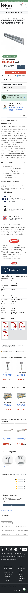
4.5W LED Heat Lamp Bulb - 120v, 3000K (21, 375)
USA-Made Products (8, 572)
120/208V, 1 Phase (7, 90)
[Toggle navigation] (2, 8)
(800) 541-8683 (14, 107)
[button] (21, 5)
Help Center (21, 564)
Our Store (21, 576)
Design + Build (8, 564)
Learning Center (21, 568)
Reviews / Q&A (22, 116)
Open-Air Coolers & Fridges (8, 519)
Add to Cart (15, 72)
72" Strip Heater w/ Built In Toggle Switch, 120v (7, 439)
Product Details (7, 162)
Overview (4, 116)
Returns (8, 578)
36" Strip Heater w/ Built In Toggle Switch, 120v (21, 439)
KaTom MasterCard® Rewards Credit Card (16, 80)
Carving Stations (7, 466)
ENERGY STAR (8, 570)
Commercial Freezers (7, 522)
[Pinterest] (14, 590)
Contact (21, 574)
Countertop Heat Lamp (20, 466)
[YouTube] (19, 590)
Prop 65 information (10, 351)
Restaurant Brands (8, 566)
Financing (8, 580)
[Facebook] (9, 590)
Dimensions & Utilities (10, 181)
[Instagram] (17, 590)
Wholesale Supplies (7, 568)
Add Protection (21, 66)
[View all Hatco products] (14, 263)
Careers (21, 572)
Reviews (21, 580)
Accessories (12, 116)
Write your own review (14, 505)
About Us (21, 570)
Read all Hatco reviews (7, 510)
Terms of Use (9, 588)
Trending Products (8, 574)
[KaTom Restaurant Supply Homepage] (6, 5)
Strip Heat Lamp (5, 15)
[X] (12, 590)
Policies (21, 566)
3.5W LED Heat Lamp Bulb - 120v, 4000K (7, 375)
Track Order (8, 576)
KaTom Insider (21, 578)
